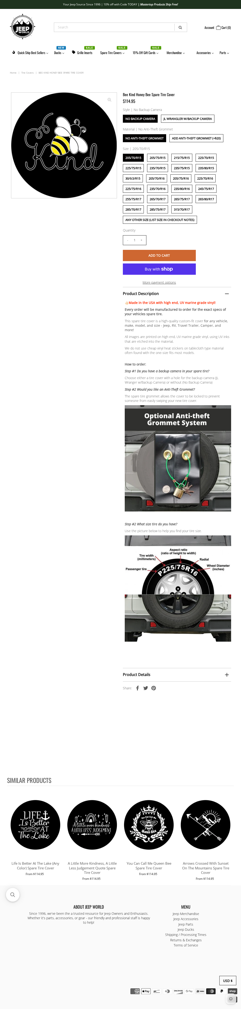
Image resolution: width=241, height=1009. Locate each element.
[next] (229, 835)
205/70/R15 (133, 158)
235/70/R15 (157, 168)
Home (13, 72)
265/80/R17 (206, 199)
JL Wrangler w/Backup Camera (188, 119)
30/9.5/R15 (132, 178)
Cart (226, 27)
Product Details (136, 674)
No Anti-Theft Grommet (144, 138)
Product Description (141, 293)
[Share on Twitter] (145, 687)
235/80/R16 (182, 189)
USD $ (228, 980)
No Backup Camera (140, 119)
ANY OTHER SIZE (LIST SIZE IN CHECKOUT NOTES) (159, 220)
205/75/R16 (181, 178)
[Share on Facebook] (137, 687)
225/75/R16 (133, 189)
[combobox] (120, 27)
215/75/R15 (182, 158)
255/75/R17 (133, 199)
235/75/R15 (182, 168)
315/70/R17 (182, 209)
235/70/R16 (157, 189)
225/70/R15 (206, 158)
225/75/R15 (133, 168)
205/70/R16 (157, 178)
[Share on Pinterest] (153, 687)
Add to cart (35, 829)
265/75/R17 (182, 199)
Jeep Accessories (185, 919)
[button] (13, 895)
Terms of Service (186, 945)
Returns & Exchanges (186, 940)
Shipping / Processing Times (185, 934)
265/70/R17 (157, 199)
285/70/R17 (133, 209)
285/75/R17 (157, 209)
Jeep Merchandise (186, 913)
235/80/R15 (206, 168)
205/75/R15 (157, 158)
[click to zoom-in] (109, 100)
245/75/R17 (206, 189)
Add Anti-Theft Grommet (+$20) (196, 138)
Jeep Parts (185, 924)
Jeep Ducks (186, 929)
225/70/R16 (205, 178)
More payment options (159, 282)
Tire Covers (27, 72)
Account (209, 27)
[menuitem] (30, 51)
